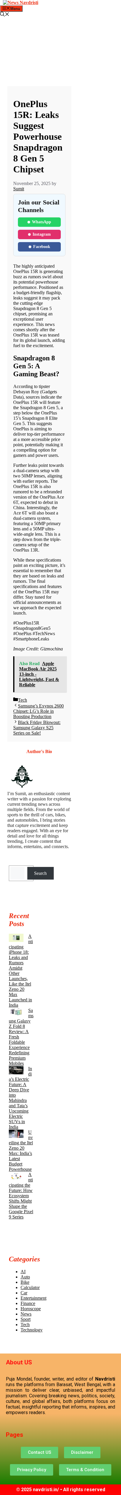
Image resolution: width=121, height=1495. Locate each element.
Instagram (42, 234)
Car (24, 1292)
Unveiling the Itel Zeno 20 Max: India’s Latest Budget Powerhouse (21, 1151)
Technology (32, 1329)
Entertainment (33, 1298)
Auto (25, 1276)
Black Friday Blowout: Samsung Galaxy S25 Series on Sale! (36, 727)
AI (23, 1271)
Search (40, 873)
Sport (26, 1319)
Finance (28, 1303)
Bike (25, 1282)
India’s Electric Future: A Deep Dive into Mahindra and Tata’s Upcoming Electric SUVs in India (20, 1097)
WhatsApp (41, 222)
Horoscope (31, 1308)
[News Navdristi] (20, 2)
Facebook (41, 246)
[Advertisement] (39, 54)
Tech (22, 699)
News (26, 1313)
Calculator (30, 1287)
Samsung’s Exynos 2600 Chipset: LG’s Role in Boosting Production (38, 711)
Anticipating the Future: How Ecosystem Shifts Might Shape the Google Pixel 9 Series (21, 1195)
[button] (4, 14)
